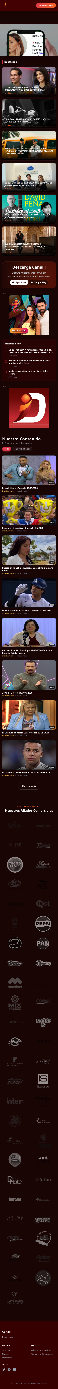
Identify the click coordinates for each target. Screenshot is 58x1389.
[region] (29, 40)
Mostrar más (29, 786)
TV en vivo (6, 1350)
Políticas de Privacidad (41, 1350)
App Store (21, 282)
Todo (6, 449)
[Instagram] (14, 1370)
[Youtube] (9, 1370)
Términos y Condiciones (42, 1354)
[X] (3, 1370)
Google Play (40, 282)
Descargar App (46, 5)
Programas (7, 1357)
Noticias (5, 1354)
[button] (2, 53)
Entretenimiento (22, 449)
